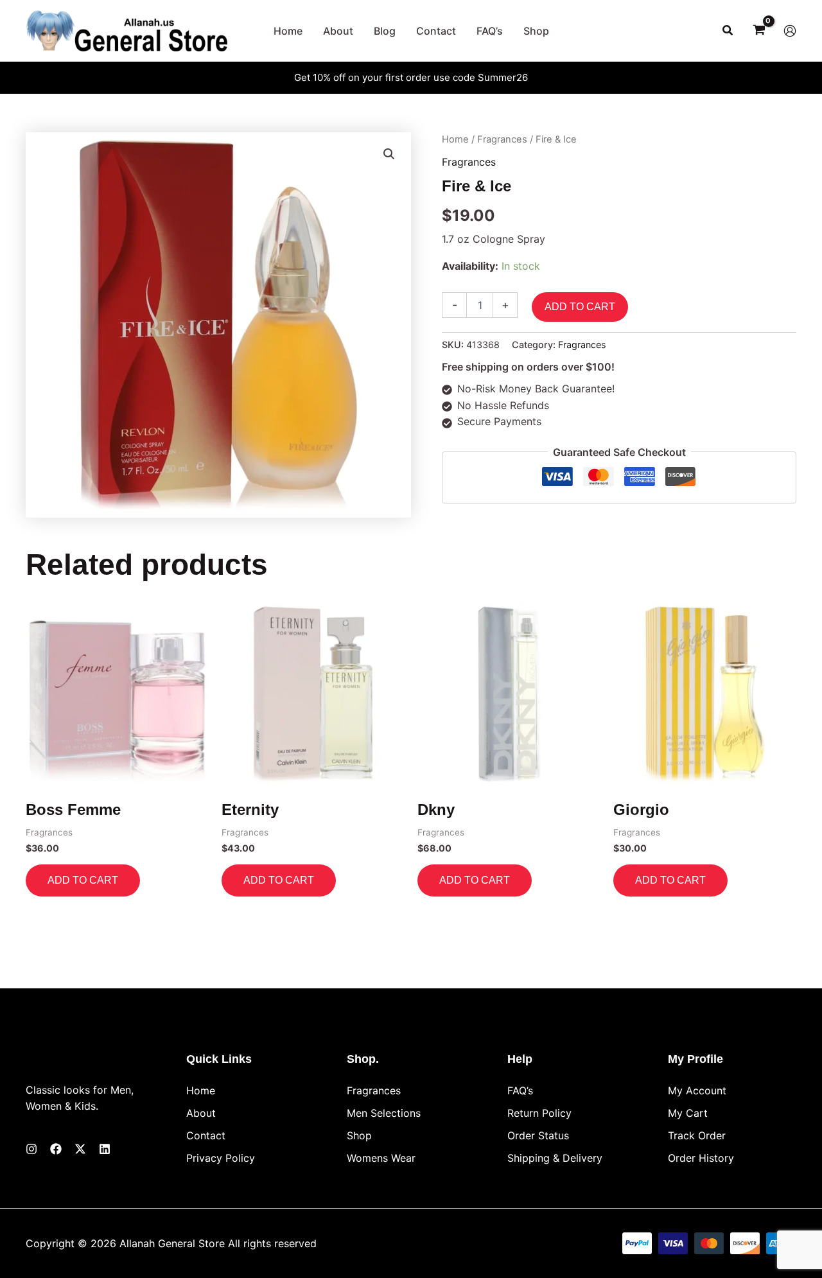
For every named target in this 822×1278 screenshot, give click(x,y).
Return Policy (539, 1113)
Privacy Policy (220, 1157)
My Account (697, 1090)
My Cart (688, 1113)
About (201, 1113)
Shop (359, 1135)
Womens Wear (381, 1157)
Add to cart (580, 306)
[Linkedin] (104, 1149)
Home (455, 139)
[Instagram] (31, 1149)
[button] (728, 30)
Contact (205, 1135)
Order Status (538, 1135)
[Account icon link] (789, 30)
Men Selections (384, 1113)
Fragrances (502, 139)
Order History (701, 1157)
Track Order (697, 1135)
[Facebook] (56, 1149)
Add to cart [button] (83, 880)
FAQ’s (520, 1090)
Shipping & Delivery (554, 1157)
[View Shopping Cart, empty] (759, 31)
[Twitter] (80, 1149)
